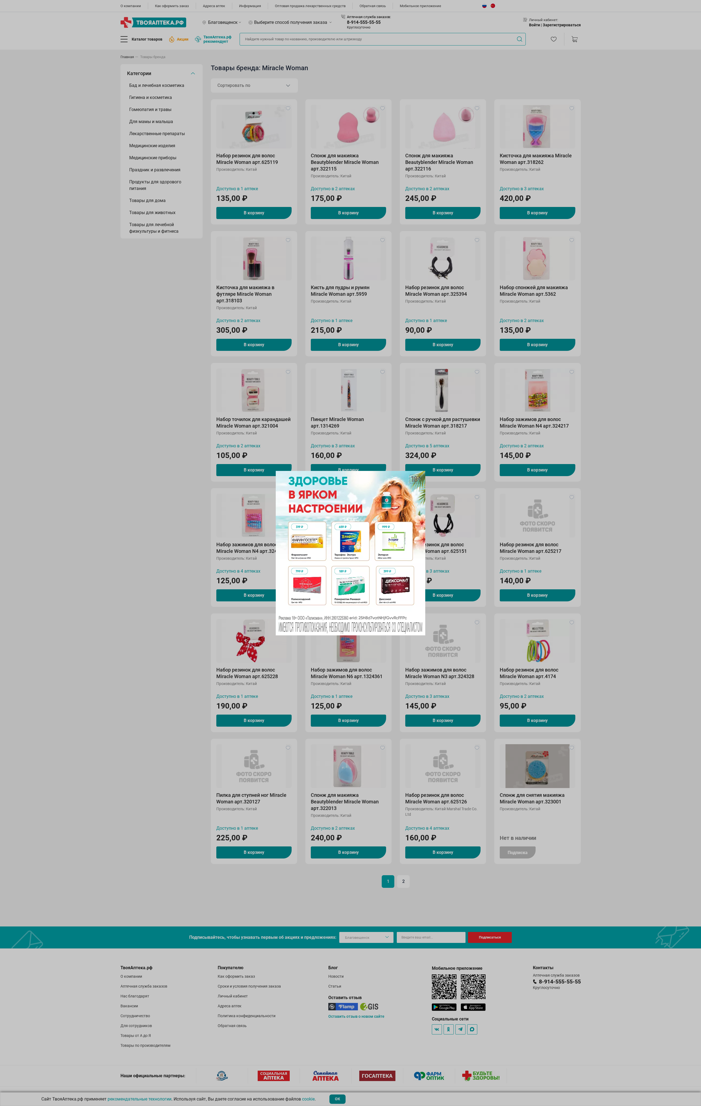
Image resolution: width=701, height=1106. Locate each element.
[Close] (419, 477)
